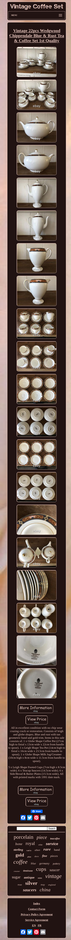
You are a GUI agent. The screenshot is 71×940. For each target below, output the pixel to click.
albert (37, 850)
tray (43, 884)
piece (42, 837)
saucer (55, 870)
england (52, 884)
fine (44, 856)
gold (20, 855)
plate (29, 857)
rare (47, 849)
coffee (20, 862)
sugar (16, 877)
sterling (18, 849)
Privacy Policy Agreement (37, 914)
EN (34, 925)
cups (41, 869)
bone (18, 844)
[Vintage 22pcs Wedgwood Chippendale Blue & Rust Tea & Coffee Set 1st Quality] (36, 62)
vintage (53, 876)
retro (40, 878)
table (28, 851)
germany (44, 863)
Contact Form (36, 909)
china (45, 889)
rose (20, 884)
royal (30, 843)
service (52, 844)
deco (37, 856)
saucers (29, 889)
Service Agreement (36, 920)
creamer (17, 871)
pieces (54, 856)
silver (31, 883)
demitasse (28, 871)
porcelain (23, 837)
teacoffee (55, 838)
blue (33, 863)
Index (36, 903)
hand (57, 849)
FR (39, 925)
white (40, 845)
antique (29, 877)
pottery (56, 863)
